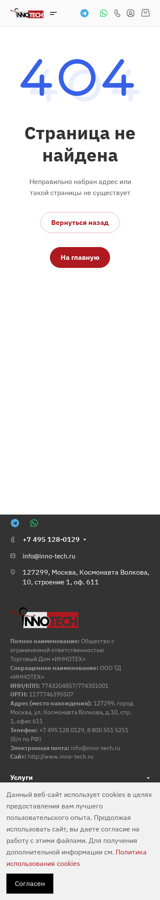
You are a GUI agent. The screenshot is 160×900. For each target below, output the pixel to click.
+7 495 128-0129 (51, 539)
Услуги (21, 777)
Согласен (30, 883)
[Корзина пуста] (145, 13)
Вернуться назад (80, 222)
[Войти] (130, 13)
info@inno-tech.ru (49, 556)
